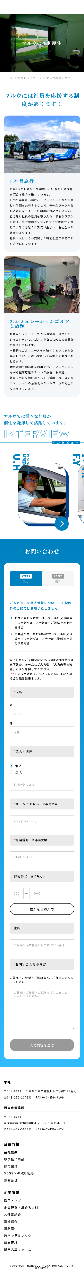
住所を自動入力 (42, 909)
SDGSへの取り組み (19, 1173)
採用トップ (12, 1200)
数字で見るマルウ (17, 1236)
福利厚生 (11, 1229)
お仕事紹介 (12, 1215)
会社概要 (11, 1152)
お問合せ (11, 1180)
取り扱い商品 (14, 1159)
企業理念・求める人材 (21, 1207)
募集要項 (11, 1243)
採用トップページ (29, 78)
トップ (8, 78)
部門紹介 (11, 1166)
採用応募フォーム (17, 1250)
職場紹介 (11, 1222)
